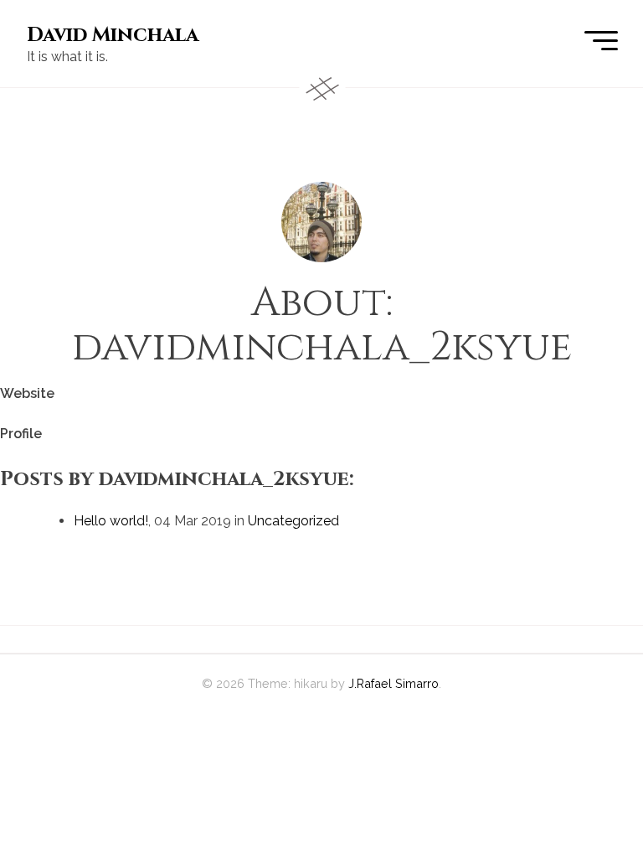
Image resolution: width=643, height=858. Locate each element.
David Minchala (112, 35)
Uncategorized (293, 521)
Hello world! (111, 521)
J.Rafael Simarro (393, 683)
